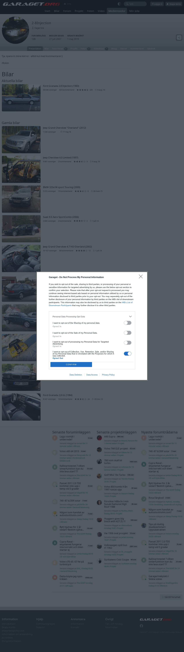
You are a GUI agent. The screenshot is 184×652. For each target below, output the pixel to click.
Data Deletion (76, 375)
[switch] (127, 323)
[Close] (141, 277)
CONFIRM (71, 364)
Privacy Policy (108, 375)
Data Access (92, 375)
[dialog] (92, 326)
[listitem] (92, 316)
